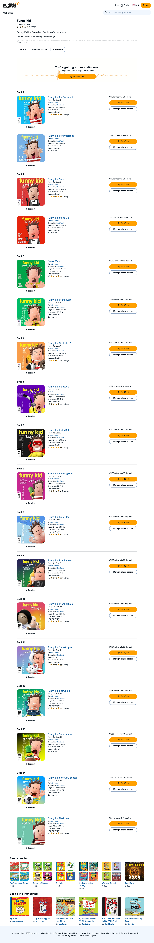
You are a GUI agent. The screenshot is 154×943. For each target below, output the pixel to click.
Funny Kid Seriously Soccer (62, 777)
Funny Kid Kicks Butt (59, 430)
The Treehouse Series (19, 883)
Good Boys (129, 883)
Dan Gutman (86, 924)
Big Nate (59, 883)
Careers (58, 933)
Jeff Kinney (39, 921)
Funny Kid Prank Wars (59, 299)
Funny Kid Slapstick (58, 386)
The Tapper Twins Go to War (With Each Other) (111, 921)
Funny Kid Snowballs (59, 690)
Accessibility (134, 933)
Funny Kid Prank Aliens (60, 560)
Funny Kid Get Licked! (59, 343)
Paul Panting (60, 141)
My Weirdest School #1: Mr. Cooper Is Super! (87, 921)
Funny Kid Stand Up (58, 179)
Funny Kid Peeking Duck (61, 473)
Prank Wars (54, 261)
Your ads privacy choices (67, 936)
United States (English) (88, 936)
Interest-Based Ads (101, 933)
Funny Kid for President (60, 97)
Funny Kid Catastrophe (60, 647)
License (115, 933)
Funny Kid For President (61, 135)
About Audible (46, 933)
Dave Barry (132, 924)
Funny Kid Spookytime (60, 734)
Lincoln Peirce (17, 921)
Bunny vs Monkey (40, 883)
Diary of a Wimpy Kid (42, 918)
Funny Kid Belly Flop (58, 517)
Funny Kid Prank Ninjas (60, 604)
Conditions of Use (70, 933)
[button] (22, 42)
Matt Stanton (54, 103)
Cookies (124, 933)
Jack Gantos (63, 924)
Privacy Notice (86, 933)
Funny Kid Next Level (59, 818)
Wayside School (109, 883)
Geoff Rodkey (110, 924)
